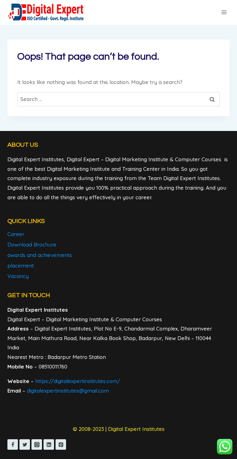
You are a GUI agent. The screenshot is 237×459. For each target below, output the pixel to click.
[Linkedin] (49, 444)
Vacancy (18, 276)
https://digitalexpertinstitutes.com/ (77, 381)
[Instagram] (36, 444)
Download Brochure (31, 244)
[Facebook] (12, 444)
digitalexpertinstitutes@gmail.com (68, 390)
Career (15, 234)
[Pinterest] (61, 444)
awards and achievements (39, 255)
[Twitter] (24, 444)
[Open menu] (224, 12)
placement (20, 265)
